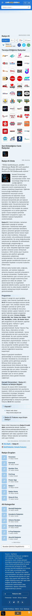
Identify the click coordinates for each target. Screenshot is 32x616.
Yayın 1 (6, 40)
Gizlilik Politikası (8, 609)
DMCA (17, 609)
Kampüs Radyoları (20, 447)
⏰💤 (21, 40)
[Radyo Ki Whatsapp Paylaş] (28, 45)
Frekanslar (8, 597)
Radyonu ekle (16, 594)
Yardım (14, 597)
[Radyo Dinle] (12, 2)
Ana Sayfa (29, 3)
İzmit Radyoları (9, 447)
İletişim (25, 597)
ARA (28, 7)
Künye (20, 597)
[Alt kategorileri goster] (16, 542)
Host (21, 609)
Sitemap (26, 609)
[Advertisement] (16, 22)
